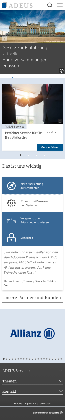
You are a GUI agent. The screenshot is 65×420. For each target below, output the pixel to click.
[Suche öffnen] (50, 5)
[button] (4, 38)
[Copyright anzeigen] (61, 70)
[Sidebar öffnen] (60, 5)
